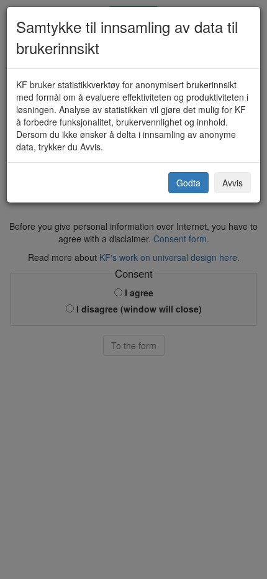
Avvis (232, 182)
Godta (188, 182)
